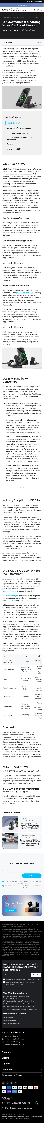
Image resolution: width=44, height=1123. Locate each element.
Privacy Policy (23, 883)
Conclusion (11, 144)
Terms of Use (33, 881)
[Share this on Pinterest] (29, 30)
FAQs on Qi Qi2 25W (14, 149)
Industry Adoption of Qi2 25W (18, 133)
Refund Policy (15, 1116)
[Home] (14, 10)
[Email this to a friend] (33, 30)
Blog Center (12, 18)
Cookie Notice (14, 1119)
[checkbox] (4, 979)
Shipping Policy (6, 1116)
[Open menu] (41, 10)
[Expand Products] (41, 1052)
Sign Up (31, 876)
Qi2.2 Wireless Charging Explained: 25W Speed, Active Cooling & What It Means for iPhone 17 (29, 826)
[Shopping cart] (38, 10)
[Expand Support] (41, 1064)
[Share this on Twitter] (22, 30)
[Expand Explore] (41, 1058)
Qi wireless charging (10, 596)
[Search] (34, 10)
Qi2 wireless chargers (24, 293)
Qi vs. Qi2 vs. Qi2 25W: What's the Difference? (19, 138)
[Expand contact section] (41, 1070)
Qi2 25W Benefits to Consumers (19, 128)
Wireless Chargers (24, 18)
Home (4, 18)
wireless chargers (9, 591)
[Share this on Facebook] (26, 30)
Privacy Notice (33, 979)
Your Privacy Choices (36, 1116)
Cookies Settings (24, 1119)
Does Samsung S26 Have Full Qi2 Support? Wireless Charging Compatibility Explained (30, 843)
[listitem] (3, 1083)
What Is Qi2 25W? (13, 123)
